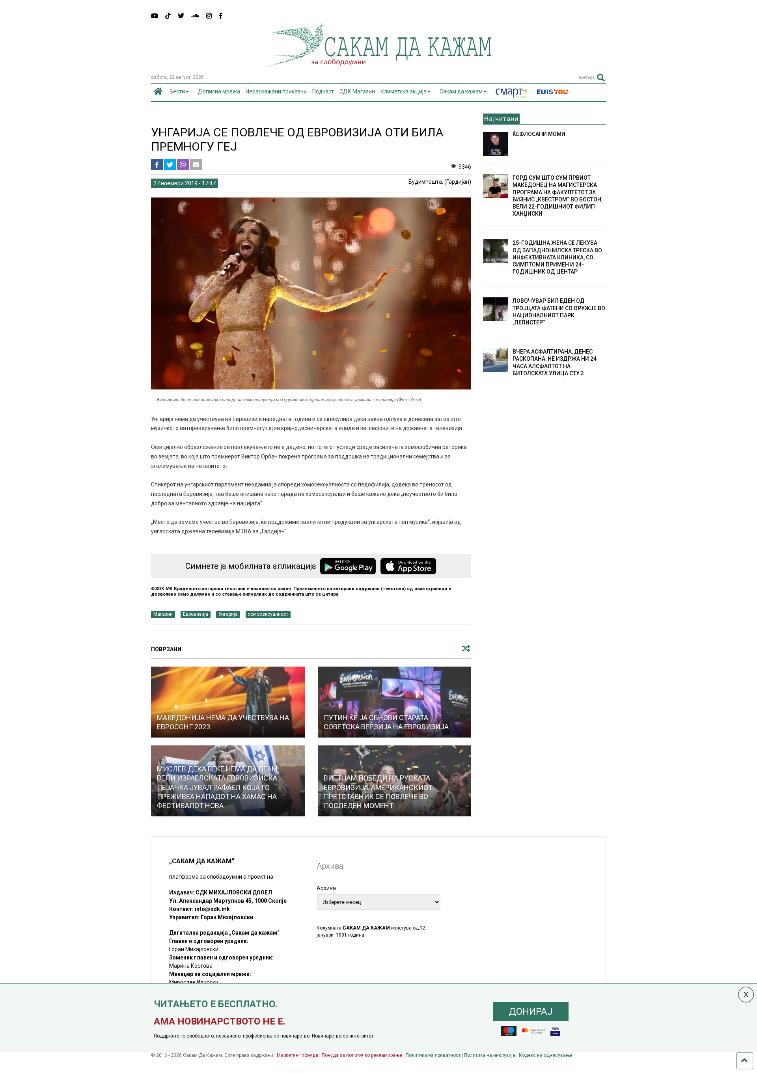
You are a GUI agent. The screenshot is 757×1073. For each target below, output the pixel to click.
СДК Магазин (357, 91)
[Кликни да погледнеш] (228, 702)
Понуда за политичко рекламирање (362, 1055)
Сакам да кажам (461, 91)
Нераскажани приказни (276, 91)
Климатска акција (403, 91)
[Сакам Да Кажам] (378, 65)
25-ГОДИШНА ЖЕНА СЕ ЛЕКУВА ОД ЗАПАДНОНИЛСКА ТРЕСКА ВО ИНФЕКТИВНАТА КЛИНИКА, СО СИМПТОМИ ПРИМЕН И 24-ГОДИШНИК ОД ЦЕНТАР (557, 257)
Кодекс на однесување (545, 1055)
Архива (326, 888)
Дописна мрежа (219, 91)
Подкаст (323, 91)
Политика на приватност (433, 1055)
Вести (177, 91)
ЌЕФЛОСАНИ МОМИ (539, 134)
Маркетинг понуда (298, 1055)
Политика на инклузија (489, 1055)
